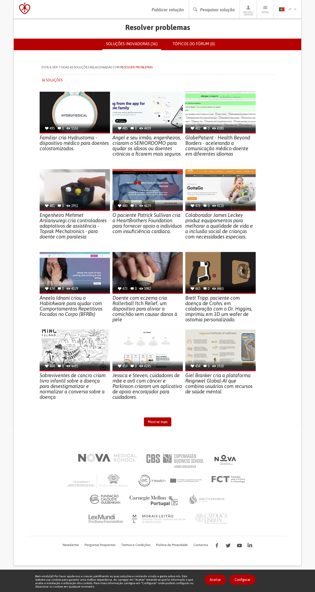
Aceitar (215, 580)
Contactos (200, 545)
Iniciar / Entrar (248, 13)
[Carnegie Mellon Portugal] (154, 500)
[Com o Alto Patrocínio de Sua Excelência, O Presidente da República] (98, 480)
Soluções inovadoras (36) (133, 46)
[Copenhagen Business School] (175, 461)
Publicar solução (168, 9)
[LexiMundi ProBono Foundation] (106, 519)
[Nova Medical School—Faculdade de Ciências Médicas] (107, 458)
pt (290, 9)
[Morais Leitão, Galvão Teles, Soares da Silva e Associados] (159, 519)
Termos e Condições (135, 545)
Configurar (243, 580)
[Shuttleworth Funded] (206, 499)
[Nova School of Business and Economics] (225, 460)
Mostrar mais (158, 422)
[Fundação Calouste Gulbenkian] (105, 499)
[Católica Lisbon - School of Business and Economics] (211, 519)
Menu (265, 12)
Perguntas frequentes (100, 545)
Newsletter (71, 545)
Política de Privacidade (172, 545)
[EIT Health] (170, 480)
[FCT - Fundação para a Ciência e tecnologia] (229, 479)
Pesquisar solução (217, 9)
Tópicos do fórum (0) (194, 44)
